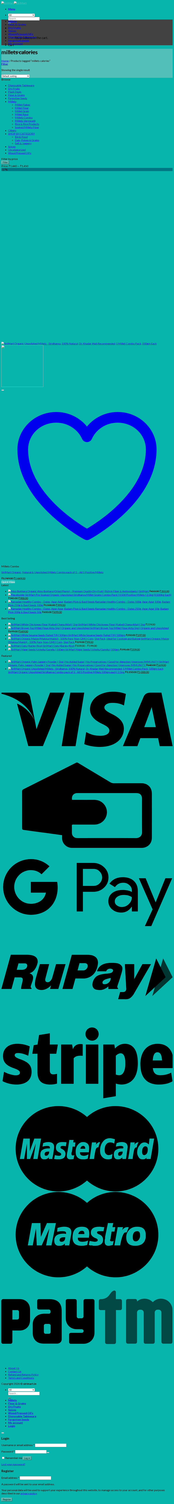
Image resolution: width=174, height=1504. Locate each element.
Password (8, 1451)
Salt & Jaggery (23, 143)
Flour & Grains (17, 24)
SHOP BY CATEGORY (21, 133)
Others (12, 130)
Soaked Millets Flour (27, 127)
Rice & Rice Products (27, 124)
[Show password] (48, 1452)
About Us (13, 1368)
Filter (5, 162)
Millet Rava (21, 114)
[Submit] (9, 1397)
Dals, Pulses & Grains (27, 140)
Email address (10, 1477)
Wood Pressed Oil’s (20, 34)
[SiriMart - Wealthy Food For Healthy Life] (14, 3)
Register (7, 1499)
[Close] (2, 1432)
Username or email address (17, 1445)
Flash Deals (14, 91)
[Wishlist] (2, 390)
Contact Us (14, 1371)
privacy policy (29, 1493)
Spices (12, 30)
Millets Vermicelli (25, 120)
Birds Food (21, 136)
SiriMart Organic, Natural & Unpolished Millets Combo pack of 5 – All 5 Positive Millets (52, 572)
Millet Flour (22, 107)
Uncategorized (17, 149)
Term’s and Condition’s (21, 1377)
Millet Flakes (22, 104)
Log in (27, 1458)
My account (15, 43)
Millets (12, 21)
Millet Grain (22, 111)
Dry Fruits (14, 27)
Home (5, 60)
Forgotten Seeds (18, 40)
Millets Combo (24, 117)
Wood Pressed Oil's (19, 152)
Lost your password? (13, 1464)
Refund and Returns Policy (23, 1374)
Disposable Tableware (22, 37)
